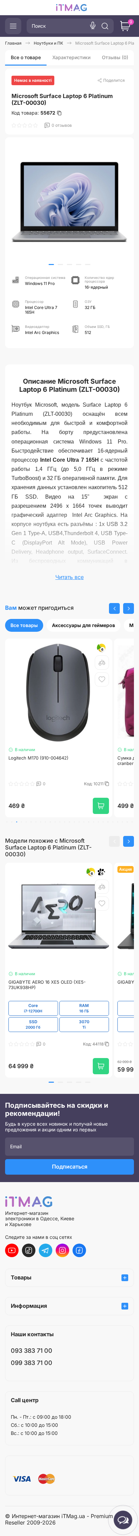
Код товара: (33, 113)
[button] (51, 264)
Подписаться (69, 1166)
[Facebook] (79, 1250)
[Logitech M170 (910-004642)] (58, 692)
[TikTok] (28, 1250)
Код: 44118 (94, 1044)
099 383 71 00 (31, 1362)
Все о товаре (26, 57)
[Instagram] (62, 1250)
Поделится (114, 80)
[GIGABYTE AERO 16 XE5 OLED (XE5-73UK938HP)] (58, 916)
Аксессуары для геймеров (83, 625)
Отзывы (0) (115, 57)
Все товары (24, 625)
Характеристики (71, 57)
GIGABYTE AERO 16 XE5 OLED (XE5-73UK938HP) (47, 985)
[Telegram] (45, 1250)
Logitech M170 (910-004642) (38, 758)
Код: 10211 (94, 784)
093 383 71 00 (31, 1350)
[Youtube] (12, 1250)
